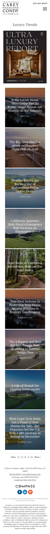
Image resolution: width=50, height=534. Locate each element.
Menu (45, 9)
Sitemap (18, 500)
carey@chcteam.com (31, 474)
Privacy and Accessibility (40, 499)
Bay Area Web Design (28, 500)
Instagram (30, 492)
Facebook (19, 492)
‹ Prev (13, 457)
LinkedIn (25, 492)
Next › (38, 457)
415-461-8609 (40, 3)
